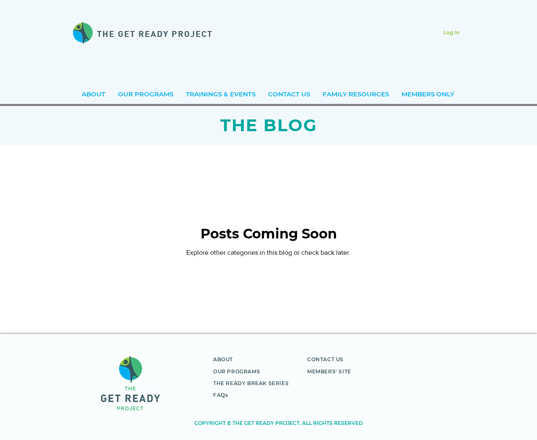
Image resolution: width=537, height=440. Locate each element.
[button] (221, 94)
